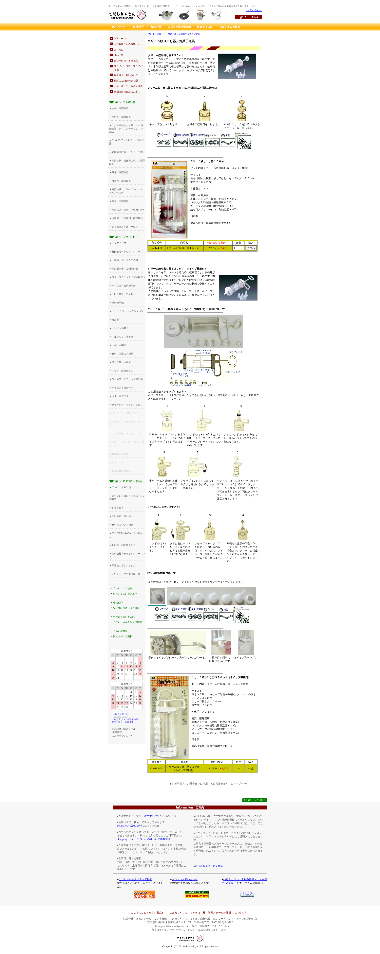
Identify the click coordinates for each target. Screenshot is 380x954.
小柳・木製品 (119, 345)
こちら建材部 (120, 631)
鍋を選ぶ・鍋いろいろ (126, 75)
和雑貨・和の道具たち (124, 545)
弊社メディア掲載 (122, 636)
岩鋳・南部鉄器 (120, 108)
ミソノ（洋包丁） (121, 328)
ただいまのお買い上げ (125, 593)
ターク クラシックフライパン (127, 311)
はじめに (119, 49)
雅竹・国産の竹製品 (122, 353)
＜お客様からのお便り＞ (127, 44)
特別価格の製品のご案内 (127, 91)
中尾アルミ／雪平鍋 (122, 336)
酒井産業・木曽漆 (121, 362)
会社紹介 (118, 602)
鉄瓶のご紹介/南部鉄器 (126, 80)
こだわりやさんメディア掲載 (135, 879)
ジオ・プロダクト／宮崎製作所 (128, 277)
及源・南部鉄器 (120, 201)
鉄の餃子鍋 (118, 302)
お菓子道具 (118, 507)
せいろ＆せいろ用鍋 (122, 524)
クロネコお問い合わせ (185, 879)
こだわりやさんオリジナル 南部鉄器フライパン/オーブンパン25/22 (126, 128)
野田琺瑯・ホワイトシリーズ (127, 251)
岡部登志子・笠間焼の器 (125, 268)
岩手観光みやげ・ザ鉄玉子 (126, 226)
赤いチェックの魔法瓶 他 (126, 574)
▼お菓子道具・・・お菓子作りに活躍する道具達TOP (174, 34)
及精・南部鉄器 (120, 172)
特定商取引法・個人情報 (126, 608)
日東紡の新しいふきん (124, 565)
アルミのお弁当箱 (121, 487)
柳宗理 (115, 319)
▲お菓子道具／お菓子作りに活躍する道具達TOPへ (198, 783)
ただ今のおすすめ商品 (126, 60)
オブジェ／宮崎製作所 (124, 285)
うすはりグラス (120, 396)
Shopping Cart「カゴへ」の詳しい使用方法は (143, 839)
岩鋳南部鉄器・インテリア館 (127, 152)
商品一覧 (119, 55)
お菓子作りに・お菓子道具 (128, 86)
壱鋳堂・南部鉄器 (121, 116)
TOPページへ (121, 38)
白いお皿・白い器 (121, 516)
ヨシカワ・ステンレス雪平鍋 (127, 379)
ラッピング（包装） (124, 588)
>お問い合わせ (254, 10)
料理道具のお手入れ (124, 617)
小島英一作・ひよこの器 (125, 260)
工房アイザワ (119, 243)
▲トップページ (240, 783)
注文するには (152, 816)
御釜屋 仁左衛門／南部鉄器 (127, 218)
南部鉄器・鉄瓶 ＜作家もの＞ (128, 209)
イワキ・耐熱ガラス (122, 370)
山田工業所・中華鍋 (122, 294)
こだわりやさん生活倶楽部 (127, 622)
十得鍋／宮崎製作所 (122, 387)
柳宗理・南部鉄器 (121, 181)
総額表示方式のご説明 (129, 825)
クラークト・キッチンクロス (127, 404)
